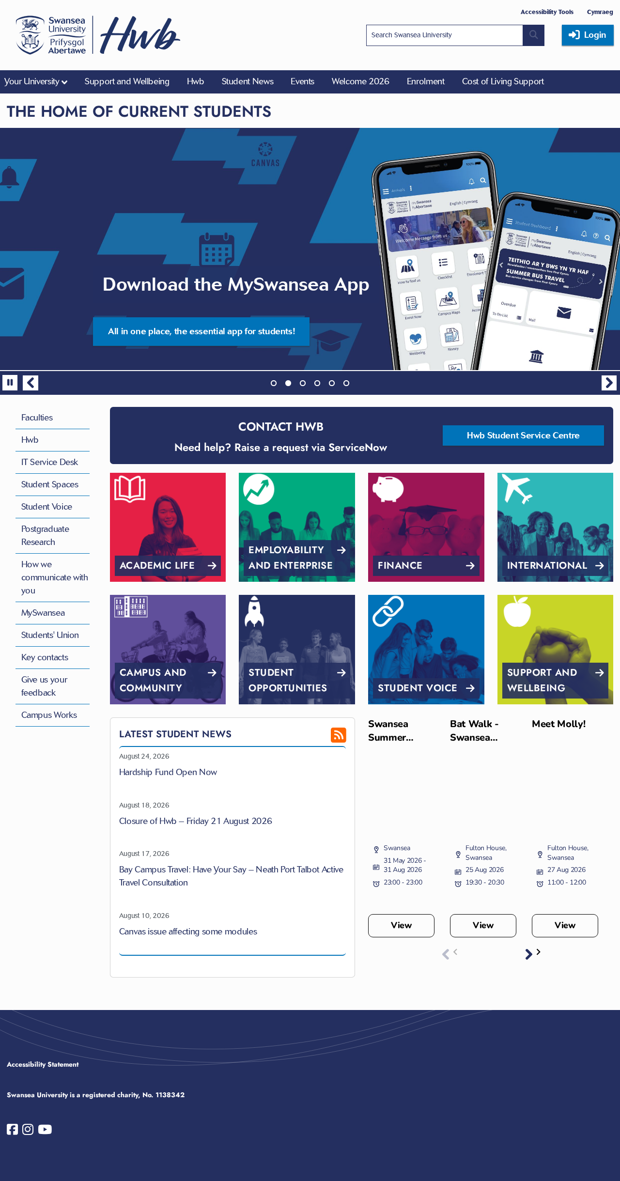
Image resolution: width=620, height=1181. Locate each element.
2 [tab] (288, 383)
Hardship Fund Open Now (168, 772)
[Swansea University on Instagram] (27, 1131)
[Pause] (10, 382)
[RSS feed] (322, 738)
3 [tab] (303, 383)
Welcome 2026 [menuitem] (360, 81)
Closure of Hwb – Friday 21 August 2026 (195, 821)
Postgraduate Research (45, 535)
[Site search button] (533, 35)
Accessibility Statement (42, 1064)
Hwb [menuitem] (195, 81)
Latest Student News (175, 734)
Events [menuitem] (302, 81)
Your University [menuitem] (32, 81)
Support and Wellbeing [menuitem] (127, 81)
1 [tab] (274, 383)
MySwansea (43, 612)
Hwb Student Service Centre (523, 435)
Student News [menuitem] (248, 81)
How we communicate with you (54, 577)
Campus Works (49, 715)
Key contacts (44, 657)
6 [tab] (346, 383)
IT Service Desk (49, 462)
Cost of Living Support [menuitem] (503, 81)
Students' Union (50, 635)
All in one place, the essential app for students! (201, 331)
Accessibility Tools (547, 12)
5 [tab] (332, 383)
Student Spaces (49, 484)
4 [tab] (317, 383)
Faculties (37, 417)
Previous (30, 383)
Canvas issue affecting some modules (188, 931)
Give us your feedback (44, 686)
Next (609, 383)
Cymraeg (600, 12)
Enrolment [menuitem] (426, 81)
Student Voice (46, 506)
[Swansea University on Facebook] (12, 1131)
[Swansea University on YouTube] (45, 1131)
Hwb (30, 440)
